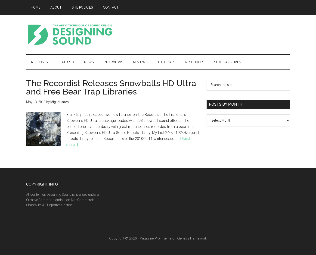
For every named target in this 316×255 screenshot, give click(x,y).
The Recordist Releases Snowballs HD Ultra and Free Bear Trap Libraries (111, 87)
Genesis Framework (192, 238)
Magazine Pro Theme (155, 238)
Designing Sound (70, 34)
